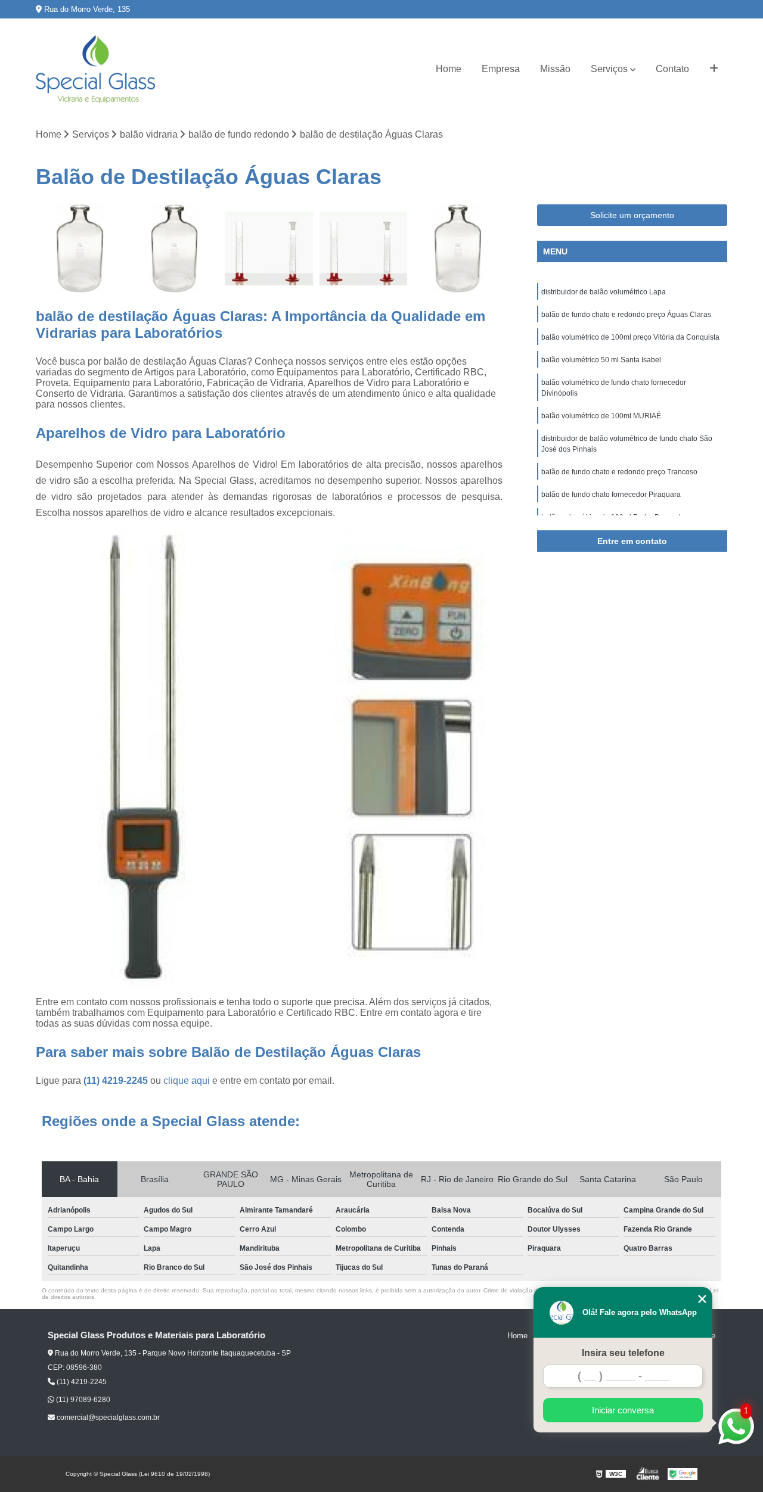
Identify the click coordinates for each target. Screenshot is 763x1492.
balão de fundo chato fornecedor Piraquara (611, 494)
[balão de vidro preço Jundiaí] (269, 248)
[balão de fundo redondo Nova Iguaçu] (458, 248)
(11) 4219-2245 (116, 1081)
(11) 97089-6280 (82, 1399)
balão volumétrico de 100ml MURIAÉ (601, 416)
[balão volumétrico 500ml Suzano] (175, 248)
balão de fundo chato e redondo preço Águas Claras (626, 314)
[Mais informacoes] (713, 69)
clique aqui (186, 1081)
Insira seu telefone (623, 1353)
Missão (555, 69)
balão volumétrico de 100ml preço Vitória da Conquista (630, 337)
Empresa (501, 69)
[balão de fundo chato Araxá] (80, 248)
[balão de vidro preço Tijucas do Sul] (364, 248)
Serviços (609, 69)
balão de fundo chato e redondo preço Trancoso (619, 472)
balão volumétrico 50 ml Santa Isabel (601, 360)
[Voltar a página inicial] (95, 69)
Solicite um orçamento (632, 215)
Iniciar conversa (623, 1410)
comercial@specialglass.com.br (107, 1417)
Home (448, 69)
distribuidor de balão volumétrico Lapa (603, 292)
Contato (672, 69)
